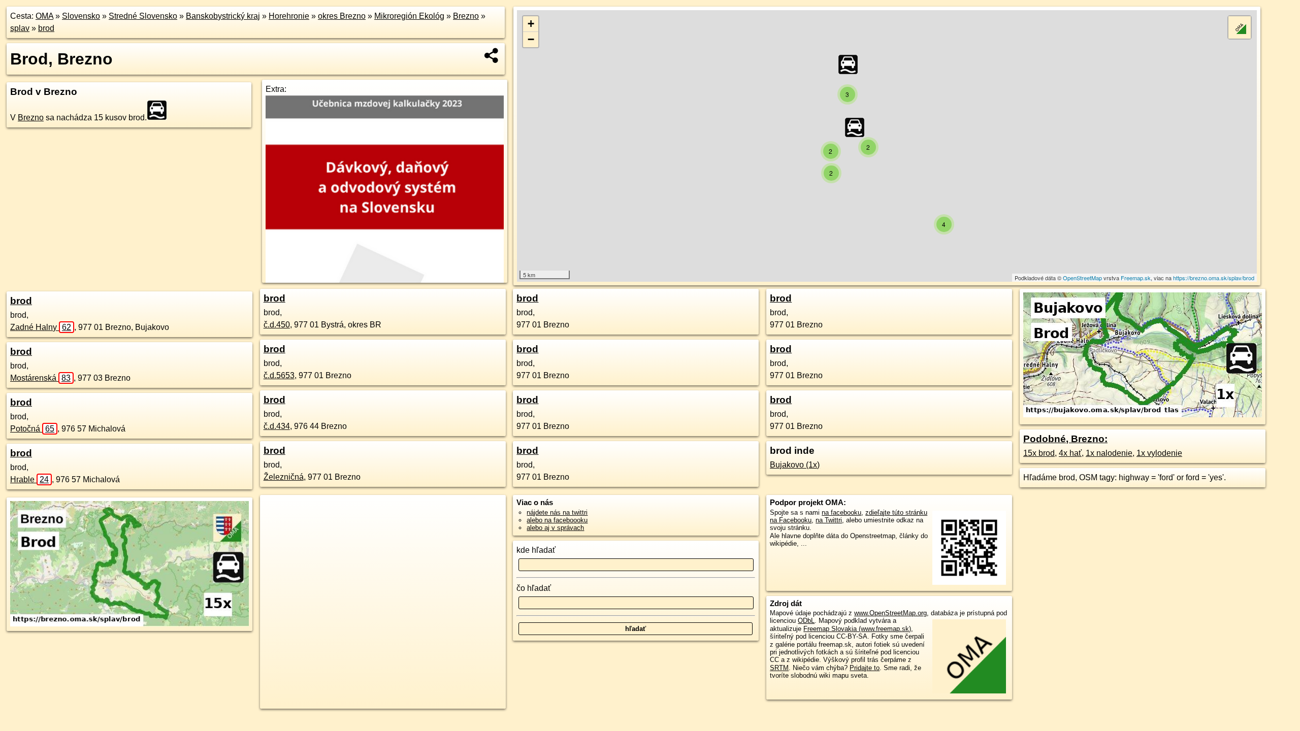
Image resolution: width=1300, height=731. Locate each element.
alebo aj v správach (555, 527)
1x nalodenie (1109, 453)
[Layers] (1239, 27)
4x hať (1070, 453)
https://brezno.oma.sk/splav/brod (1213, 278)
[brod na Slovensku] (160, 110)
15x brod (1039, 453)
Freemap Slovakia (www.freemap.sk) (857, 629)
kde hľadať (536, 550)
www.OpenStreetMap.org (890, 613)
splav (19, 28)
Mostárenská (40, 378)
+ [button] (531, 23)
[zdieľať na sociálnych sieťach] (492, 55)
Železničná (284, 477)
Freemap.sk (1136, 278)
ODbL (806, 620)
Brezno (466, 16)
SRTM (779, 668)
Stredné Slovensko (143, 16)
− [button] (531, 39)
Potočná (32, 428)
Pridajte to (865, 668)
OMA (44, 16)
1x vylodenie (1159, 453)
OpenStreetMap (1082, 278)
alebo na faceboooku (557, 520)
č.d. (277, 324)
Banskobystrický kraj (223, 16)
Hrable (29, 479)
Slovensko (81, 16)
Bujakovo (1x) (795, 464)
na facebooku (841, 512)
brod (46, 28)
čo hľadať (533, 588)
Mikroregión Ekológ (409, 16)
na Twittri (829, 520)
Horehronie (289, 16)
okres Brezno (342, 16)
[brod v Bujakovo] (1142, 414)
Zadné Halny (40, 327)
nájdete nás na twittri (557, 512)
